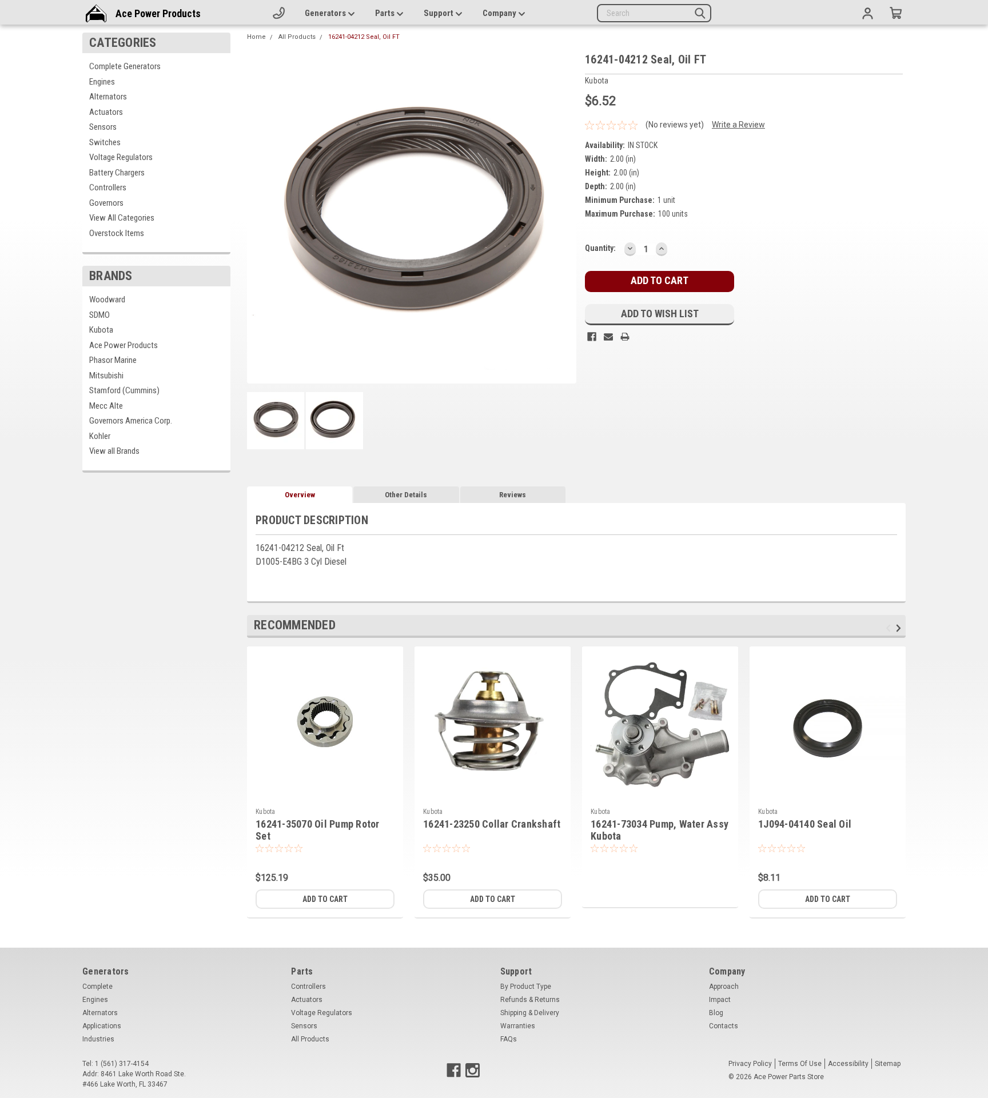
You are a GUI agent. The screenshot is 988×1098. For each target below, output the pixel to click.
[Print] (625, 336)
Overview (300, 494)
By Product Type (525, 987)
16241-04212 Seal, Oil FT (364, 37)
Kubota (101, 330)
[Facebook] (591, 336)
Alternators (108, 96)
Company (500, 13)
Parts (385, 13)
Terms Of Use (800, 1064)
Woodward (107, 299)
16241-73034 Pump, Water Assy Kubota (659, 830)
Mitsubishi (106, 375)
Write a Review (738, 124)
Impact (720, 1000)
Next (900, 628)
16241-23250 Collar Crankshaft (491, 824)
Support (439, 13)
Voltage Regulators (121, 157)
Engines (102, 82)
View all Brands (114, 451)
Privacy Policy (750, 1064)
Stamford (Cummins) (124, 390)
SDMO (99, 315)
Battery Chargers (117, 172)
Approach (724, 987)
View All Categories (121, 218)
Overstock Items (116, 233)
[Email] (608, 336)
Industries (98, 1039)
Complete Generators (125, 66)
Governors (106, 203)
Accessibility (848, 1064)
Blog (716, 1013)
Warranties (517, 1026)
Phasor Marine (113, 360)
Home (256, 37)
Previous (890, 628)
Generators (326, 13)
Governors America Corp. (130, 421)
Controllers (107, 187)
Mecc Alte (106, 406)
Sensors (103, 127)
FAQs (508, 1039)
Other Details (406, 494)
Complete (97, 987)
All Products (297, 37)
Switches (105, 142)
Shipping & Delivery (529, 1013)
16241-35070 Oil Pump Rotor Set (318, 830)
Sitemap (888, 1064)
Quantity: (600, 248)
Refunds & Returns (530, 1000)
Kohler (99, 436)
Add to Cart (325, 899)
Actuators (106, 112)
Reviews (512, 494)
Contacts (723, 1026)
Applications (101, 1026)
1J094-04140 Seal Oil (804, 824)
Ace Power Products (158, 13)
